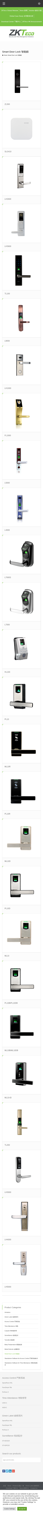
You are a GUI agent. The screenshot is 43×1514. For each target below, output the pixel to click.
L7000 (7, 625)
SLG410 (8, 152)
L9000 (7, 341)
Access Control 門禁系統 (12, 1321)
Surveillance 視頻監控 (11, 1335)
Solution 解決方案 (35, 10)
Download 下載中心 (12, 1488)
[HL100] (22, 649)
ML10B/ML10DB (11, 1050)
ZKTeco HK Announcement (32, 21)
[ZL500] (22, 81)
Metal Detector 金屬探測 (12, 1349)
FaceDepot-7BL (7, 1387)
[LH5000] (22, 1264)
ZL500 (7, 104)
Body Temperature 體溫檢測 (13, 1344)
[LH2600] (22, 176)
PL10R (7, 814)
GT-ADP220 (6, 1445)
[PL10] (22, 696)
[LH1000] (22, 365)
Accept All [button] (22, 1509)
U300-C (4, 1403)
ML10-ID (8, 1098)
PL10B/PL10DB (11, 1003)
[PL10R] (22, 791)
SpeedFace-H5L (7, 1383)
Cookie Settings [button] (9, 1509)
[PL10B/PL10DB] (22, 980)
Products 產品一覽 (18, 1486)
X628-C (4, 1407)
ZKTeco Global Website (9, 10)
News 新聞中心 (24, 1488)
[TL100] (22, 271)
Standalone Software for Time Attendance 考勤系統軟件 (21, 1364)
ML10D (8, 861)
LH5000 (8, 1287)
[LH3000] (22, 1169)
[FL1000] (22, 413)
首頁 (4, 1486)
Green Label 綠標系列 (11, 1317)
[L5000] (22, 460)
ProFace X (5, 1392)
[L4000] (22, 507)
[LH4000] (22, 1217)
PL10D (7, 908)
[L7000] (22, 602)
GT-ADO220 (6, 1441)
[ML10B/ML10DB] (22, 1027)
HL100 (7, 672)
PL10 (7, 719)
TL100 (7, 294)
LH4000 (8, 1240)
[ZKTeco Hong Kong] (21, 37)
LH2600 (8, 199)
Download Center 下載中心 (11, 21)
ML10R (8, 767)
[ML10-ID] (22, 1075)
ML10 (7, 956)
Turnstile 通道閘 (9, 1340)
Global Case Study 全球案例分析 (21, 16)
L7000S (8, 577)
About (9, 1486)
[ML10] (22, 933)
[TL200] (22, 1122)
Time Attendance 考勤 (11, 1326)
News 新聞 (23, 10)
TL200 (7, 1145)
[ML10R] (22, 744)
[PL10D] (22, 886)
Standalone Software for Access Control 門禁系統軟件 (21, 1358)
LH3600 (8, 246)
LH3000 (8, 1192)
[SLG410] (22, 129)
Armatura (7, 1312)
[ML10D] (22, 838)
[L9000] (22, 318)
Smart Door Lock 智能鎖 (12, 1354)
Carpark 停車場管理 (11, 1331)
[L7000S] (22, 554)
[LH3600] (22, 223)
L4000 (7, 530)
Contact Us (34, 1488)
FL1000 (8, 435)
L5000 (7, 483)
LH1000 (8, 388)
